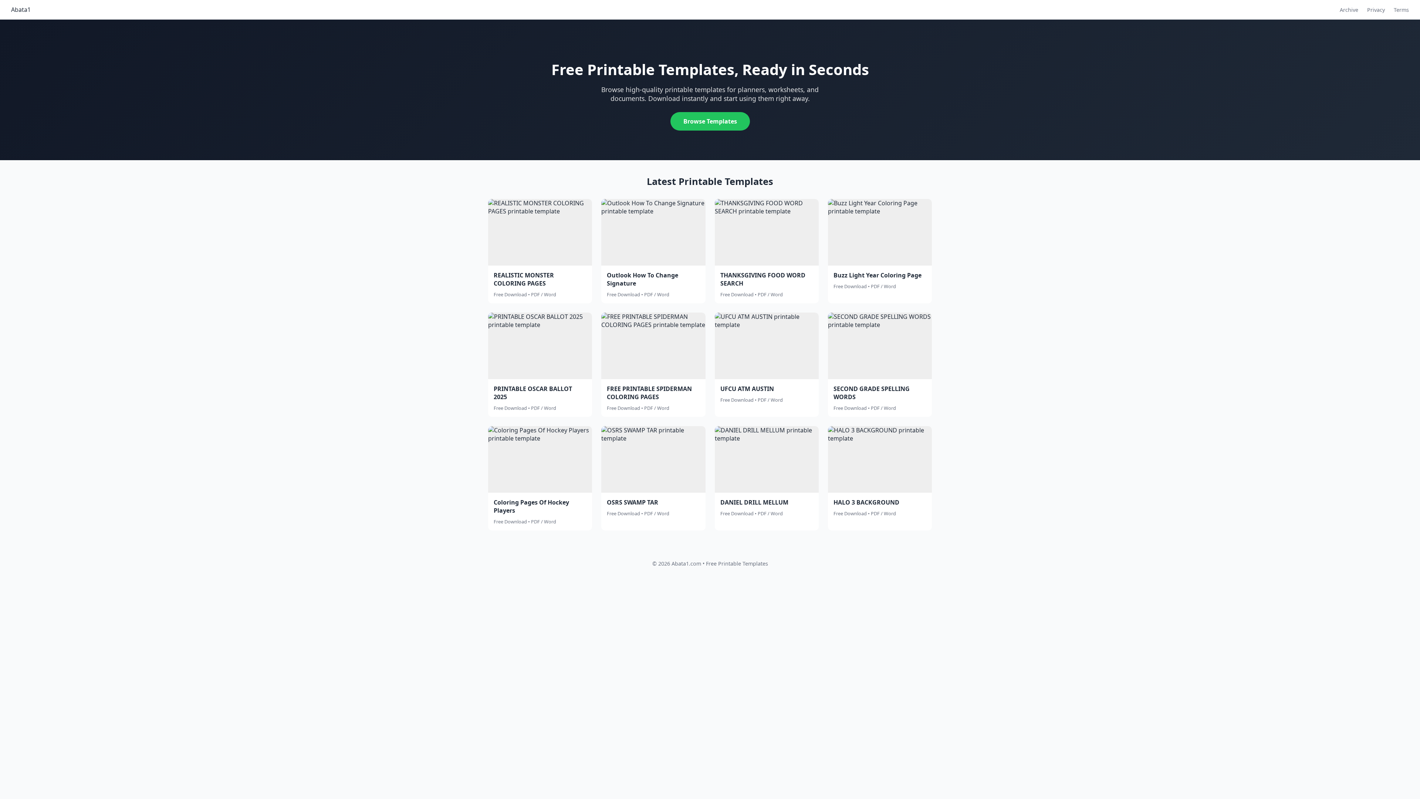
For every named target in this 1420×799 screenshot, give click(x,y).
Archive (1349, 9)
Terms (1401, 9)
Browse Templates (710, 121)
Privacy (1376, 9)
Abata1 (21, 10)
